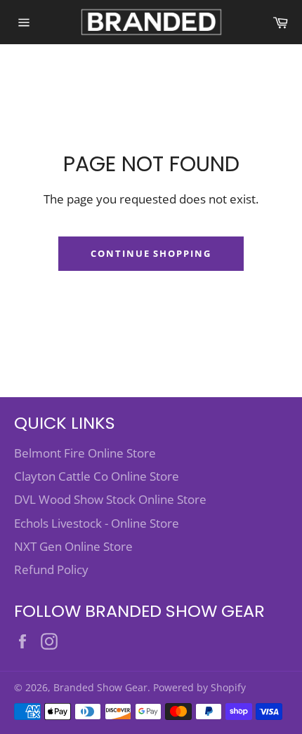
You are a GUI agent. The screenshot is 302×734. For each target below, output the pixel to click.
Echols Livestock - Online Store (96, 523)
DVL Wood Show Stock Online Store (110, 499)
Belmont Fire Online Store (85, 453)
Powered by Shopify (199, 687)
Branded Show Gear (100, 687)
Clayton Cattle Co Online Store (96, 476)
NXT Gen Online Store (73, 546)
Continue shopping (151, 253)
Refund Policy (51, 569)
